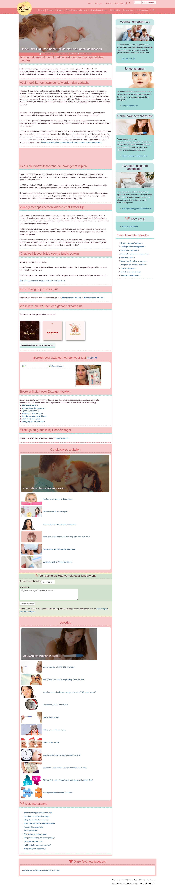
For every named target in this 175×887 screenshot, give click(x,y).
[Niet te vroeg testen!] (31, 717)
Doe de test (127, 59)
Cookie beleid (116, 883)
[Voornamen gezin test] (135, 33)
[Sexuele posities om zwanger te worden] (31, 549)
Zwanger (98, 3)
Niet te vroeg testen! (51, 717)
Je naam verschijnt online (30, 581)
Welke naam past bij (51, 742)
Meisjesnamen (142, 10)
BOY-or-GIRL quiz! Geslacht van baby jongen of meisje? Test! (68, 780)
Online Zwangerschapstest (76, 10)
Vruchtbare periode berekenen (55, 705)
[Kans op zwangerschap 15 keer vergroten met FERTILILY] (31, 537)
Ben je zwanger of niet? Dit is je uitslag (58, 667)
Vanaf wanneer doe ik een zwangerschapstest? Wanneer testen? (69, 692)
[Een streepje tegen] (88, 385)
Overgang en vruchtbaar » (33, 421)
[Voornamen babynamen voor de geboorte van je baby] (31, 767)
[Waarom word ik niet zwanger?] (31, 511)
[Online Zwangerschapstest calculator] (59, 659)
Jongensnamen (129, 106)
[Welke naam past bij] (31, 742)
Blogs (122, 3)
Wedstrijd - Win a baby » (32, 413)
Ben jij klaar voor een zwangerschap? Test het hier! (42, 281)
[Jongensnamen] (135, 80)
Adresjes (50, 10)
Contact (134, 880)
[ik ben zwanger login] (126, 3)
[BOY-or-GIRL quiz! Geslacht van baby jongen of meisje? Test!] (31, 780)
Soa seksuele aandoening (35, 834)
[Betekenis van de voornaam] (31, 730)
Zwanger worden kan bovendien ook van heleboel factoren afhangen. (71, 142)
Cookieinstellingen (131, 883)
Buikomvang (128, 10)
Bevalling (108, 3)
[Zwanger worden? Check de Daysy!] (31, 562)
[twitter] (153, 883)
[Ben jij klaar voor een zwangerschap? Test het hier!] (31, 679)
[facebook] (149, 883)
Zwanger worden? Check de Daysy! (57, 562)
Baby (116, 3)
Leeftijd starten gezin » (32, 419)
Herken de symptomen (33, 827)
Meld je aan (61, 438)
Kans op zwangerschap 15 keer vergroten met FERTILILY (66, 537)
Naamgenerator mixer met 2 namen (57, 793)
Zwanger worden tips (33, 841)
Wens (90, 3)
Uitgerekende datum (98, 10)
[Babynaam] (29, 342)
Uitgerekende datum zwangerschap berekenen (62, 755)
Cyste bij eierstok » (30, 411)
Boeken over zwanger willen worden (57, 499)
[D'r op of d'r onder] (24, 366)
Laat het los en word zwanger (37, 816)
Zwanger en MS (30, 831)
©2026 (142, 880)
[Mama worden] (56, 366)
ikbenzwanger (24, 8)
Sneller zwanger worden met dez (38, 813)
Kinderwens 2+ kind (94, 298)
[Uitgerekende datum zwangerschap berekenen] (31, 755)
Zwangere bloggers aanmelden (136, 208)
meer (91, 357)
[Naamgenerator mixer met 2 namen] (31, 793)
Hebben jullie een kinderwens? (37, 845)
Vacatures (126, 880)
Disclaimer (151, 880)
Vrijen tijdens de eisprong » (34, 408)
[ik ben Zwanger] (40, 54)
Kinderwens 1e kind (72, 298)
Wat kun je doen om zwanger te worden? (59, 524)
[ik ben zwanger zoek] (129, 3)
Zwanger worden (49, 54)
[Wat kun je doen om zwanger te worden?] (31, 524)
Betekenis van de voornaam (54, 730)
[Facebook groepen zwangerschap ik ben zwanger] (153, 10)
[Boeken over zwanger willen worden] (31, 499)
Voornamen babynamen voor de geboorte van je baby (65, 768)
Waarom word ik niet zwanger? (55, 512)
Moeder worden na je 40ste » (34, 416)
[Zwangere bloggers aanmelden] (135, 180)
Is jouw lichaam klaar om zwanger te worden (44, 488)
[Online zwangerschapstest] (135, 127)
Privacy (142, 883)
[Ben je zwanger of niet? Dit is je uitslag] (31, 667)
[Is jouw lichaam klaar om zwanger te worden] (65, 491)
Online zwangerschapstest (134, 156)
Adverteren (116, 880)
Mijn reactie (24, 587)
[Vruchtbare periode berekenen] (31, 705)
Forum (41, 10)
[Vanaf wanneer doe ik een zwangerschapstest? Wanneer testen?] (31, 692)
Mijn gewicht (115, 10)
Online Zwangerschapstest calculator (40, 656)
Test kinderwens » (30, 405)
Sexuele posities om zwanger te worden (59, 549)
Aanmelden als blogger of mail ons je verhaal (41, 870)
